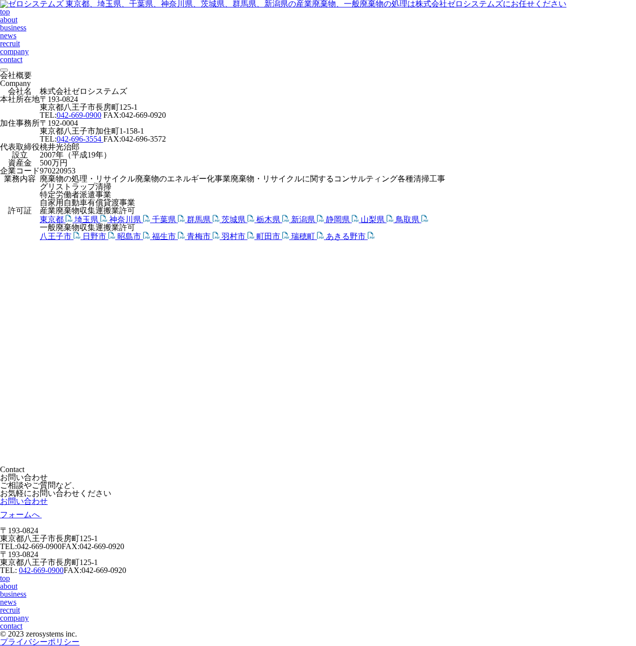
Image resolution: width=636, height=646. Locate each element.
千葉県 (165, 219)
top (5, 11)
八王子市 (57, 236)
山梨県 (374, 219)
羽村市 (234, 236)
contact (11, 59)
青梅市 (200, 236)
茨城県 (234, 219)
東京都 (53, 219)
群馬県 (200, 219)
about (8, 19)
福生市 (165, 236)
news (8, 35)
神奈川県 (126, 219)
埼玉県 (87, 219)
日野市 (95, 236)
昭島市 (130, 236)
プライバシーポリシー (40, 642)
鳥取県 (408, 219)
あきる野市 (347, 236)
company (14, 51)
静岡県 (339, 219)
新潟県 (304, 219)
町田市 (269, 236)
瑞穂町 (304, 236)
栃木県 (269, 219)
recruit (10, 43)
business (13, 27)
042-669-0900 (79, 115)
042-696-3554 (80, 139)
